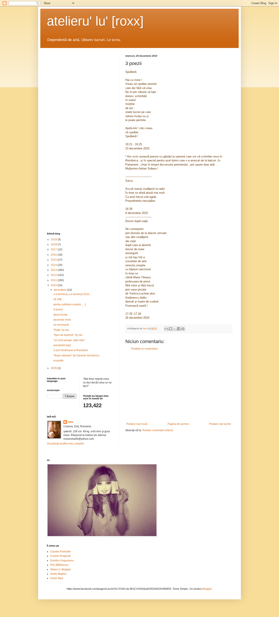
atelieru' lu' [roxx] (95, 21)
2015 (54, 259)
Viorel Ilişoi (56, 578)
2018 (54, 244)
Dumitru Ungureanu (62, 560)
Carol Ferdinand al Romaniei (70, 350)
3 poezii (58, 309)
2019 (54, 239)
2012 (54, 275)
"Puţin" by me (61, 330)
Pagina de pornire (178, 424)
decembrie (60, 289)
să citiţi (57, 299)
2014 (54, 265)
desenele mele (62, 319)
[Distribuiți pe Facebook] (179, 328)
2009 (54, 368)
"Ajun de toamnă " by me (67, 335)
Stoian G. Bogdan (60, 569)
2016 (54, 254)
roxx (70, 422)
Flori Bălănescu (59, 564)
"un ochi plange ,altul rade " (69, 340)
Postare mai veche (220, 424)
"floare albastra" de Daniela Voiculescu (76, 355)
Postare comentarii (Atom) (157, 430)
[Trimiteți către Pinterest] (183, 328)
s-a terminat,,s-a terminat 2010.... (72, 294)
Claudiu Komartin (60, 551)
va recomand (61, 324)
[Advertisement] (178, 386)
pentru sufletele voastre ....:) (69, 304)
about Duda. (60, 314)
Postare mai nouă (136, 424)
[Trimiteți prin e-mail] (166, 328)
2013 (54, 270)
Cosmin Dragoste (60, 555)
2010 (54, 285)
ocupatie (58, 360)
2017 (54, 249)
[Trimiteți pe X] (174, 328)
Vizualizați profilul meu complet (65, 443)
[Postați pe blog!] (170, 328)
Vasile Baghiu (58, 573)
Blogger (207, 588)
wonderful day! (62, 345)
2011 (54, 280)
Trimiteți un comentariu (144, 348)
